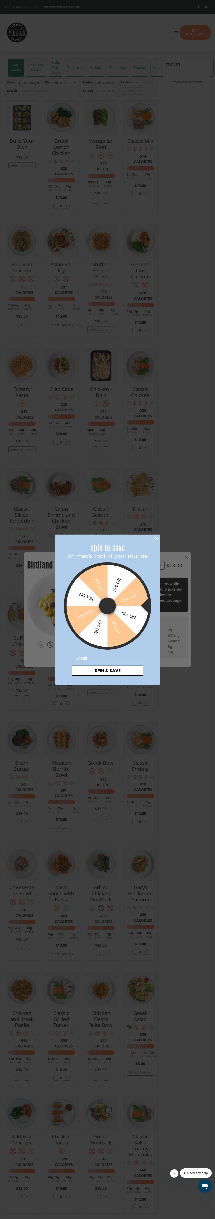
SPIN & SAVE (108, 671)
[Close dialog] (156, 538)
